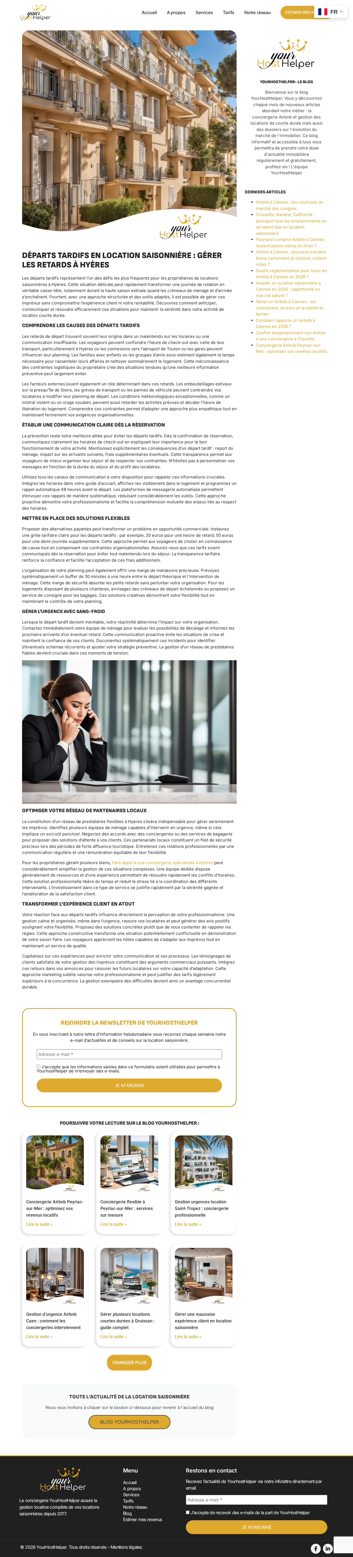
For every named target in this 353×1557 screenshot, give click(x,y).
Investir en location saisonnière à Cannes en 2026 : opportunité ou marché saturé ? (288, 289)
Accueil (149, 12)
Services (204, 12)
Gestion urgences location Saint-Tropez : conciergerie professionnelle (202, 1208)
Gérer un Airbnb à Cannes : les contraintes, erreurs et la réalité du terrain (290, 308)
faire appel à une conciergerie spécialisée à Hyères (162, 862)
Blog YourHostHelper (129, 1422)
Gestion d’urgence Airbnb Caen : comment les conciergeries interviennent (53, 1321)
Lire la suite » (39, 1224)
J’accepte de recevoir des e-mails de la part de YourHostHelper (249, 1512)
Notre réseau (257, 12)
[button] (129, 1363)
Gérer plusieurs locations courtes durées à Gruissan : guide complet (127, 1321)
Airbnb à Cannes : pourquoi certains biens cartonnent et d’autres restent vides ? (291, 258)
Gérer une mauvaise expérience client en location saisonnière (203, 1321)
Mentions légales (126, 1547)
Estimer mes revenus (142, 1519)
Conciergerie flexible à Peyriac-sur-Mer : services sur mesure (126, 1208)
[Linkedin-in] (328, 1549)
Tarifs (228, 12)
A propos (176, 12)
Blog (127, 1513)
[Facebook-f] (316, 1549)
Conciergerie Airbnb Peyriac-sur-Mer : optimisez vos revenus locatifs (55, 1208)
